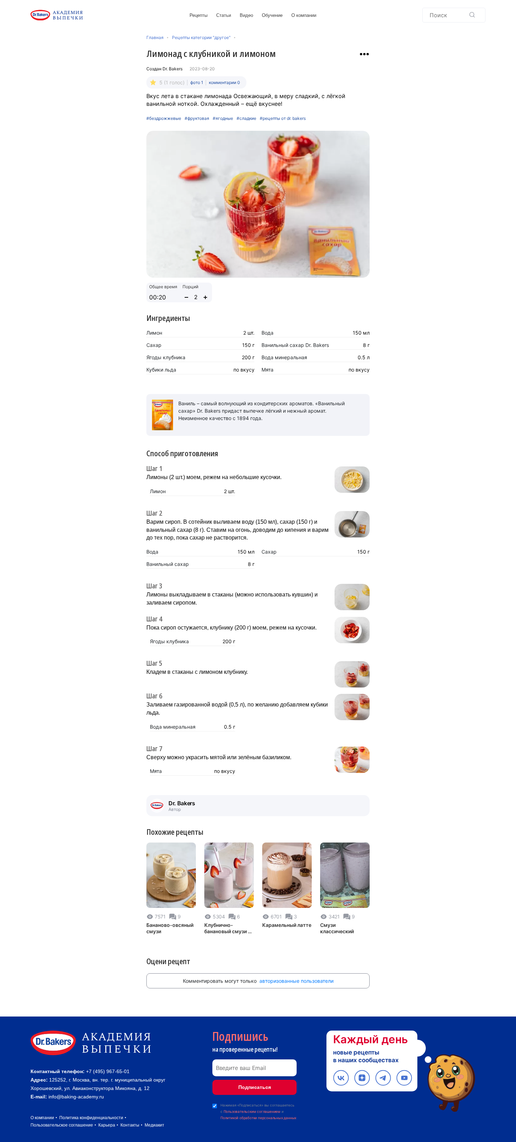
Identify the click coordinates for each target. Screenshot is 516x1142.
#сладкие (246, 118)
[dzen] (362, 1078)
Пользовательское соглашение (62, 1125)
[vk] (341, 1078)
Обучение (272, 15)
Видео (246, 15)
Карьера (106, 1125)
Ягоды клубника (165, 357)
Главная (155, 37)
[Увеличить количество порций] (205, 297)
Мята (267, 370)
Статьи (223, 15)
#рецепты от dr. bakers (283, 118)
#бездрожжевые (163, 118)
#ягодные (223, 118)
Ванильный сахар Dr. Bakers (295, 345)
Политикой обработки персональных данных (258, 1118)
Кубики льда (161, 370)
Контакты (129, 1125)
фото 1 (196, 82)
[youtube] (404, 1078)
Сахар (153, 345)
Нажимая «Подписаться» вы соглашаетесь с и (258, 1111)
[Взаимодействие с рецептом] (364, 54)
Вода (267, 333)
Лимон (154, 333)
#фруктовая (197, 118)
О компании (303, 15)
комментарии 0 (224, 82)
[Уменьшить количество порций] (186, 297)
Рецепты (198, 15)
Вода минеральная (284, 357)
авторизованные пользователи (296, 981)
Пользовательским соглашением (252, 1111)
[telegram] (383, 1078)
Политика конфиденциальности (91, 1117)
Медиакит (154, 1125)
